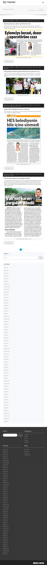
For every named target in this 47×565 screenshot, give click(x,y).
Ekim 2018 (6, 278)
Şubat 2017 (6, 332)
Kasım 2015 (6, 372)
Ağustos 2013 (6, 418)
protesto (39, 67)
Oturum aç (27, 449)
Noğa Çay (30, 67)
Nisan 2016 (6, 359)
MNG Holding (32, 20)
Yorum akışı (27, 453)
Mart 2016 (6, 362)
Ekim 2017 (6, 310)
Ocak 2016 (6, 367)
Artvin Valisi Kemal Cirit (37, 174)
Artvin (20, 67)
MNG (13, 175)
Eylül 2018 (6, 281)
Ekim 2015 (6, 375)
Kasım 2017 (6, 308)
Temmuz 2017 (7, 319)
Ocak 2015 (6, 399)
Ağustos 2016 (6, 348)
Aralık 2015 (6, 370)
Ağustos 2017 (6, 316)
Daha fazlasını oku (8, 61)
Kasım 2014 (6, 405)
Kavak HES (24, 20)
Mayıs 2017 (6, 324)
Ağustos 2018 (6, 284)
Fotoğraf (26, 434)
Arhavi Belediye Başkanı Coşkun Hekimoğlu (24, 105)
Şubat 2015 (6, 397)
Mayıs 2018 (6, 292)
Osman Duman (35, 67)
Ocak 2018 (6, 302)
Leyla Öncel (28, 20)
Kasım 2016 (6, 340)
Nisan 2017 (6, 327)
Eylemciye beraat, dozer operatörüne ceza (17, 24)
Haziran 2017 (6, 321)
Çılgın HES (14, 106)
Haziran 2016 (6, 354)
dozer (20, 20)
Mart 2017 (6, 329)
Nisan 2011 (6, 421)
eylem (23, 67)
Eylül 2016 (6, 345)
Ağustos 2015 (6, 380)
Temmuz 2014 (7, 415)
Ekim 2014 (6, 407)
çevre (18, 20)
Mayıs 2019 (6, 270)
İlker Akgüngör (9, 2)
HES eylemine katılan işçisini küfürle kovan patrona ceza (21, 71)
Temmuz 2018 (7, 286)
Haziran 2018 (6, 289)
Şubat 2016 (6, 364)
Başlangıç (41, 9)
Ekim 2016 (6, 343)
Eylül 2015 (6, 378)
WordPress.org (28, 454)
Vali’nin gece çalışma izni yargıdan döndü (17, 178)
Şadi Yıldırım (6, 68)
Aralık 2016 (6, 337)
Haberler (13, 20)
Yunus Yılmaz (37, 20)
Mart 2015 (6, 394)
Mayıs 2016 (6, 356)
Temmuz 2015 (7, 383)
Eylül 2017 (6, 313)
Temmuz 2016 (7, 351)
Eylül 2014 (6, 410)
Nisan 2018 (6, 294)
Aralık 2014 (6, 402)
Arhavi (18, 67)
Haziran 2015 (6, 386)
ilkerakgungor (7, 20)
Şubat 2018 (6, 300)
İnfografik (26, 442)
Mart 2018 (6, 297)
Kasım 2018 (6, 275)
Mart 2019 (6, 273)
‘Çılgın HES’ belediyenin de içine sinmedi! (16, 109)
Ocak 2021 (6, 267)
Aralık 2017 (6, 305)
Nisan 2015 (6, 391)
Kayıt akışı (27, 451)
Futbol (26, 436)
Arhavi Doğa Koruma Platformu (25, 174)
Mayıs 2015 (6, 389)
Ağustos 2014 (6, 413)
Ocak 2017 (6, 335)
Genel (26, 438)
